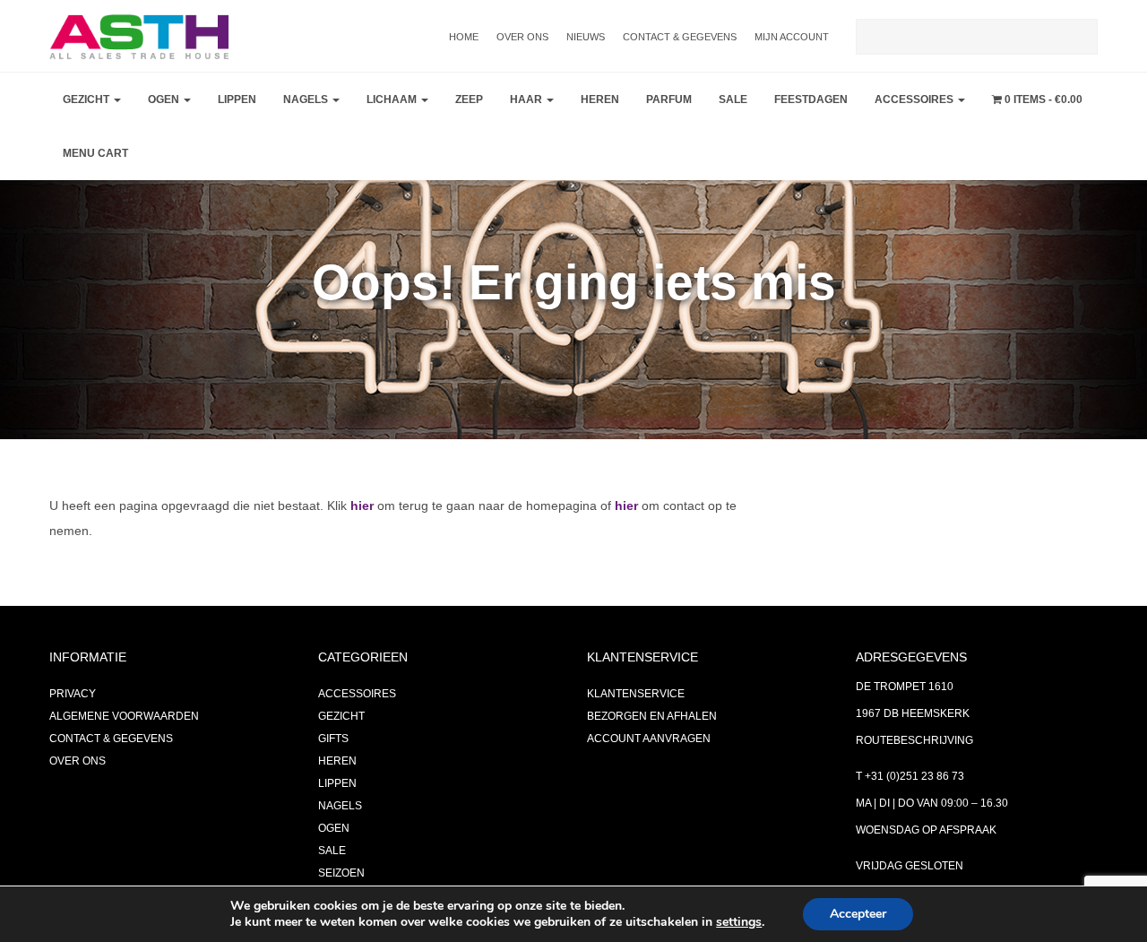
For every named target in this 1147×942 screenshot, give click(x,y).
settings (739, 922)
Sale (733, 99)
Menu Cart (95, 153)
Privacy (72, 693)
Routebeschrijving (914, 740)
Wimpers (177, 193)
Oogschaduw (193, 149)
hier (362, 505)
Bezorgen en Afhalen (652, 716)
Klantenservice (636, 693)
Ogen (165, 99)
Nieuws (585, 36)
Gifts (333, 738)
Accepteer (858, 913)
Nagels (307, 99)
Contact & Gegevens (680, 36)
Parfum (669, 99)
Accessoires (915, 99)
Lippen (237, 99)
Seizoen (341, 873)
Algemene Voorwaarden (124, 716)
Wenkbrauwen (197, 238)
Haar (527, 99)
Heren (600, 99)
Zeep (469, 99)
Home (464, 36)
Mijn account (792, 36)
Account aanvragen (649, 738)
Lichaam (393, 99)
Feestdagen (811, 99)
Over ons (522, 36)
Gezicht (87, 99)
